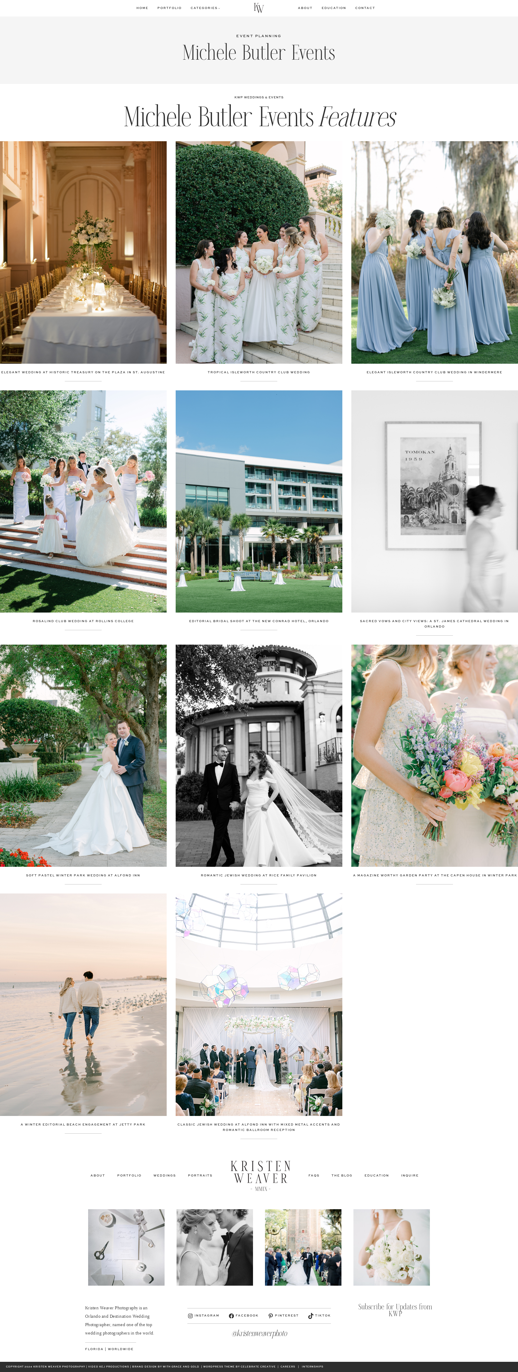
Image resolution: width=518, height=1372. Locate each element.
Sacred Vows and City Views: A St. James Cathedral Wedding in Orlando (434, 624)
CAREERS (288, 1367)
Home (142, 8)
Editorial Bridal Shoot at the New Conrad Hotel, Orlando (259, 621)
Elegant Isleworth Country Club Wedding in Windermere (434, 372)
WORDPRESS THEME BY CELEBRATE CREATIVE (239, 1367)
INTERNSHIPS (312, 1367)
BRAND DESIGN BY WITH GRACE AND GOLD (165, 1367)
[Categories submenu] (219, 8)
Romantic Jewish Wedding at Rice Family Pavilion (259, 875)
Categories (204, 8)
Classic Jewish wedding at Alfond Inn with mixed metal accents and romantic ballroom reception (258, 1127)
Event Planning (259, 36)
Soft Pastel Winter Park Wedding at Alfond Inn (83, 875)
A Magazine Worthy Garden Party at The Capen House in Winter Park (434, 875)
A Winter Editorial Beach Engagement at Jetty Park (83, 1124)
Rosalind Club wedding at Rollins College (83, 621)
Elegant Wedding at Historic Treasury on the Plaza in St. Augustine (83, 372)
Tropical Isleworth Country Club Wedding (259, 372)
